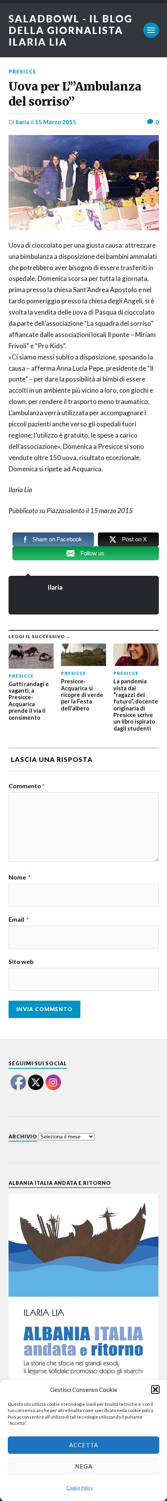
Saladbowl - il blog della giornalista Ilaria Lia (70, 30)
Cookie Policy (79, 1487)
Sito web (21, 961)
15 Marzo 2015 (55, 121)
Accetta (83, 1444)
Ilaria (23, 121)
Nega (83, 1466)
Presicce (23, 71)
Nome (20, 877)
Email (19, 919)
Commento (27, 786)
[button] (155, 1389)
